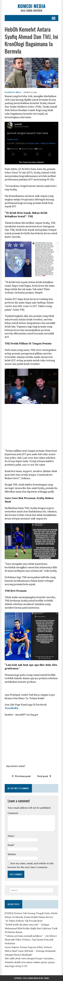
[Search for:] (31, 890)
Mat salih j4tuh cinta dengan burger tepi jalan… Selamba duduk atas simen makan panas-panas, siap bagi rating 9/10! (30, 962)
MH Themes (45, 978)
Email (11, 845)
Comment (13, 813)
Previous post (23, 776)
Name (11, 835)
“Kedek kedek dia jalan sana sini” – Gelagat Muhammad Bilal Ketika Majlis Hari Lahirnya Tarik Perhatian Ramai (31, 928)
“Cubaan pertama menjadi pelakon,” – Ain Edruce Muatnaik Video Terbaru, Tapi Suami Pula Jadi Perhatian (31, 939)
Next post (42, 776)
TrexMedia (11, 708)
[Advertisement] (31, 427)
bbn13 (18, 92)
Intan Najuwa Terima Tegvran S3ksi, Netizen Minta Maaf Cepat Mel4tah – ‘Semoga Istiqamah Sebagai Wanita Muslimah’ (30, 951)
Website (12, 854)
